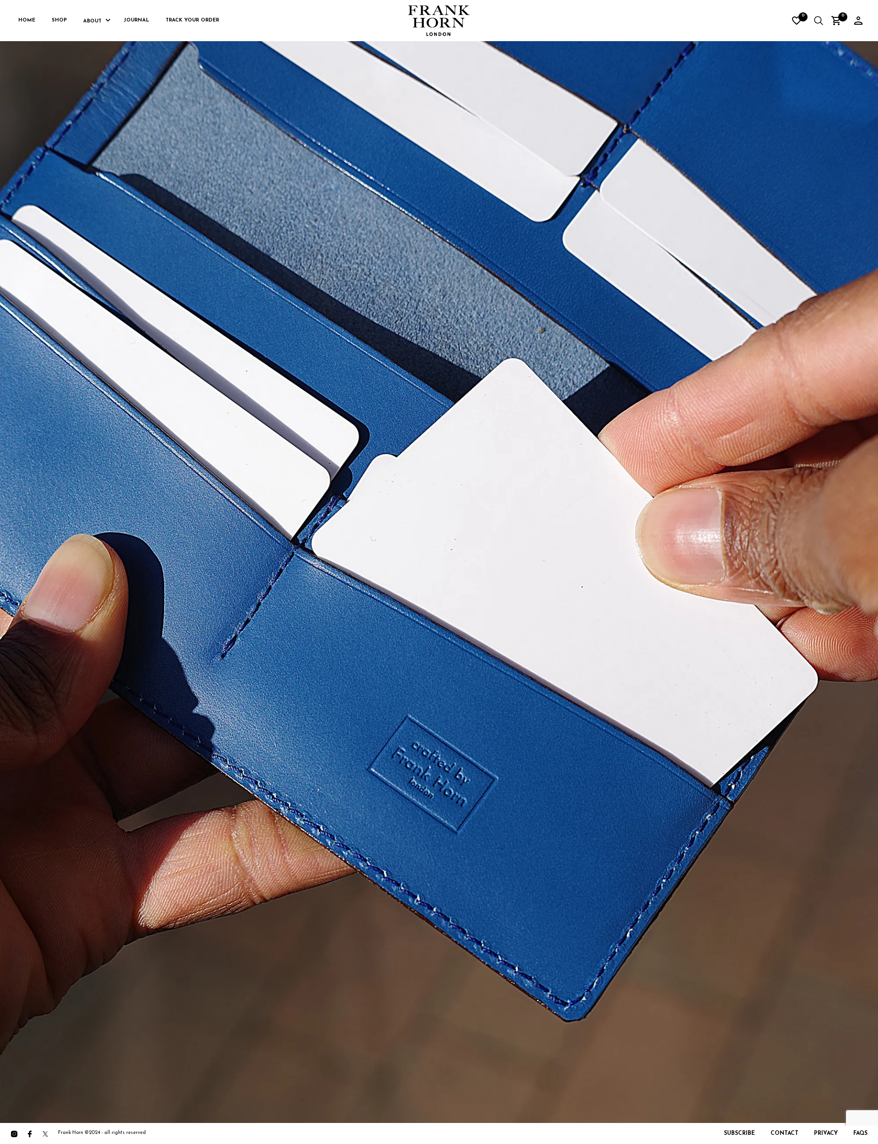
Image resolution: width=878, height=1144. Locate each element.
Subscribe (739, 1133)
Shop (59, 20)
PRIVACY (826, 1133)
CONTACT (784, 1133)
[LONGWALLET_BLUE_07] (439, 574)
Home (26, 20)
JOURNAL (136, 20)
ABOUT (92, 21)
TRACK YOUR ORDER (192, 20)
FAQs (860, 1133)
